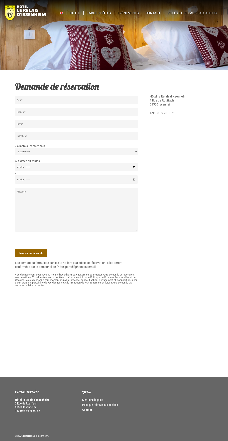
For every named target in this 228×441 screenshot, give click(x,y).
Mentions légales (92, 400)
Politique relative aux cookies (100, 404)
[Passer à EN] (63, 13)
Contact (87, 410)
